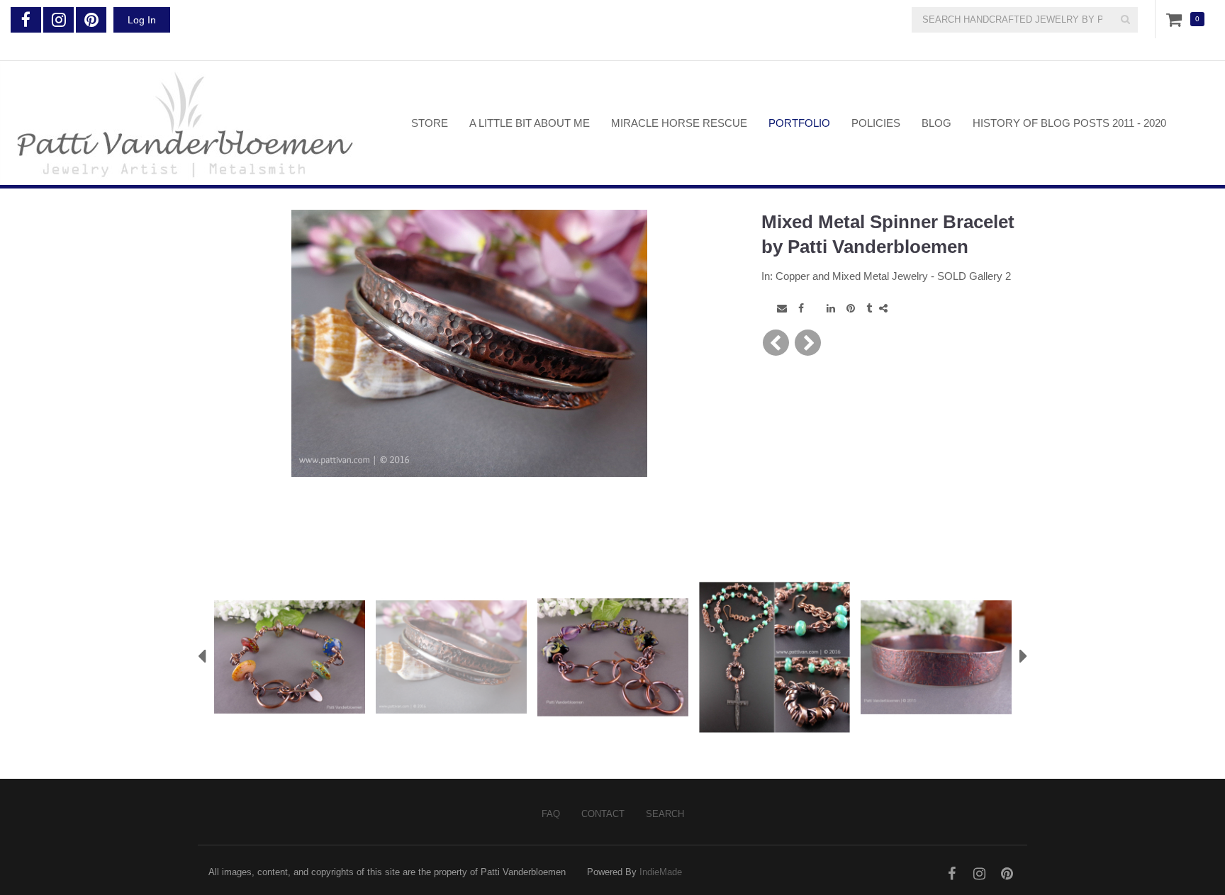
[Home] (195, 123)
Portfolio (799, 123)
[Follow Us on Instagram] (58, 20)
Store (429, 123)
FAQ (551, 814)
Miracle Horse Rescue (679, 123)
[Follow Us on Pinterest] (91, 20)
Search (665, 814)
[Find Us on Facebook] (26, 20)
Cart (1176, 19)
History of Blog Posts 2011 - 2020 (1069, 123)
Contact (603, 814)
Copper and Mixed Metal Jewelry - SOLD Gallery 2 (893, 276)
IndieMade (660, 872)
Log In (142, 20)
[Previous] (776, 343)
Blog (936, 123)
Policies (875, 123)
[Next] (808, 343)
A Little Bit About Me (529, 123)
